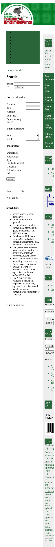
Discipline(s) (13, 152)
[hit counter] (48, 267)
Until (9, 139)
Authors (11, 104)
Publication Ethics (49, 135)
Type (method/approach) (16, 161)
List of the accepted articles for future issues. (49, 59)
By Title (53, 382)
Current (15, 43)
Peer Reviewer (49, 77)
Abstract (11, 111)
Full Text (11, 115)
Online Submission (49, 117)
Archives (15, 46)
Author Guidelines (49, 99)
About (15, 35)
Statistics (16, 52)
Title (9, 108)
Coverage (11, 166)
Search (15, 41)
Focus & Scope (48, 88)
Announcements (18, 49)
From (9, 135)
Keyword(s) (12, 156)
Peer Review (48, 126)
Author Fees (48, 108)
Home (14, 32)
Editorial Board (49, 144)
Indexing (15, 54)
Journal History (18, 57)
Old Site (15, 63)
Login (15, 38)
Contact (15, 60)
